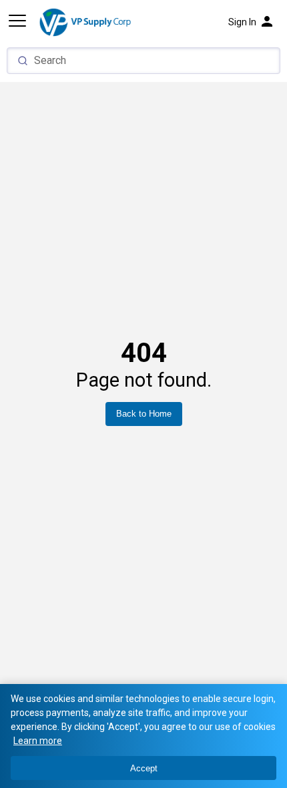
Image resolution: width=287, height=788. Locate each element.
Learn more (37, 740)
